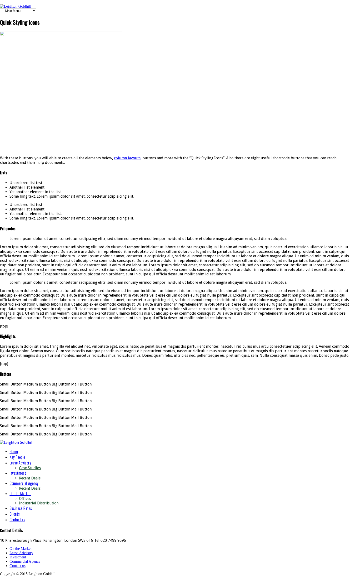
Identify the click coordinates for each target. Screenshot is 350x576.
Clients (15, 514)
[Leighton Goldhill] (15, 6)
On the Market (20, 493)
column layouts (127, 158)
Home (14, 451)
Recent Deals (29, 478)
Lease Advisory (20, 463)
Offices (25, 498)
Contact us (17, 519)
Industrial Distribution (39, 503)
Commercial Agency (24, 483)
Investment (18, 473)
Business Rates (21, 508)
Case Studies (30, 468)
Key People (17, 457)
